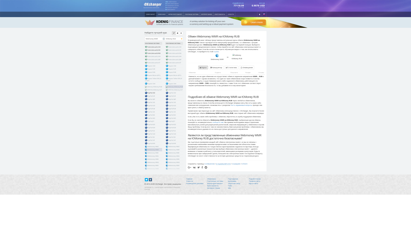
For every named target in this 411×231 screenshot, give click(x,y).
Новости (231, 14)
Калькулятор (217, 67)
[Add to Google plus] (189, 167)
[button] (259, 14)
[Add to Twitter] (198, 167)
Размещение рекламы (194, 183)
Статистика (232, 67)
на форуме (236, 164)
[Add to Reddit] (206, 167)
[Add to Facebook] (202, 167)
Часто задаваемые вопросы (241, 105)
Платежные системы (191, 14)
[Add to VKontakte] (194, 167)
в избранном (209, 164)
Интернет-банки (206, 14)
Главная (189, 179)
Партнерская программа (233, 180)
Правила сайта (254, 181)
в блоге (244, 164)
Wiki (229, 188)
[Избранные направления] (181, 33)
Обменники (161, 14)
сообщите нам (217, 122)
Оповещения (247, 67)
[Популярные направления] (177, 33)
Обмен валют (150, 14)
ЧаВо (230, 186)
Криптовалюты (220, 14)
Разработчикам (255, 179)
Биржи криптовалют (175, 14)
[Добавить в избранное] (181, 39)
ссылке (216, 51)
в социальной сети (223, 164)
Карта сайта (253, 183)
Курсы (204, 67)
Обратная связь (234, 183)
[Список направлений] (174, 33)
